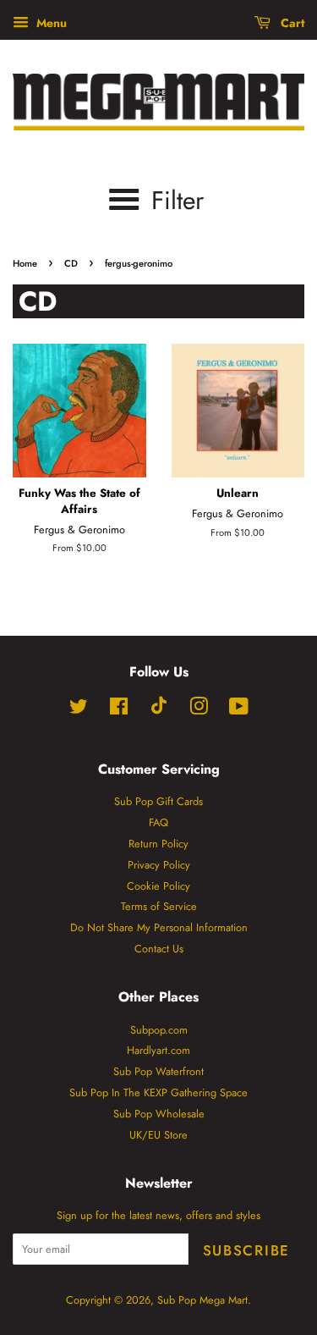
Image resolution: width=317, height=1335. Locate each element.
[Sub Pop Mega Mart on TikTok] (159, 711)
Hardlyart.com (158, 1050)
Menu (50, 22)
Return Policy (158, 844)
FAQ (158, 822)
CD (71, 263)
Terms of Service (159, 906)
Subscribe (246, 1250)
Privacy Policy (159, 865)
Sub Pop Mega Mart (202, 1300)
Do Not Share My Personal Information (159, 927)
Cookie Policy (158, 886)
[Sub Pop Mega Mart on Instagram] (198, 710)
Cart (290, 22)
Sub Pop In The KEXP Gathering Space (158, 1092)
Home (25, 263)
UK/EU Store (158, 1135)
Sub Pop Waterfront (158, 1071)
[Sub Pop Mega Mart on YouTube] (239, 710)
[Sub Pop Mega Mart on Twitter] (78, 710)
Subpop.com (159, 1030)
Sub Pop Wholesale (159, 1114)
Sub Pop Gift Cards (158, 801)
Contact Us (158, 949)
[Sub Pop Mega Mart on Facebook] (118, 710)
